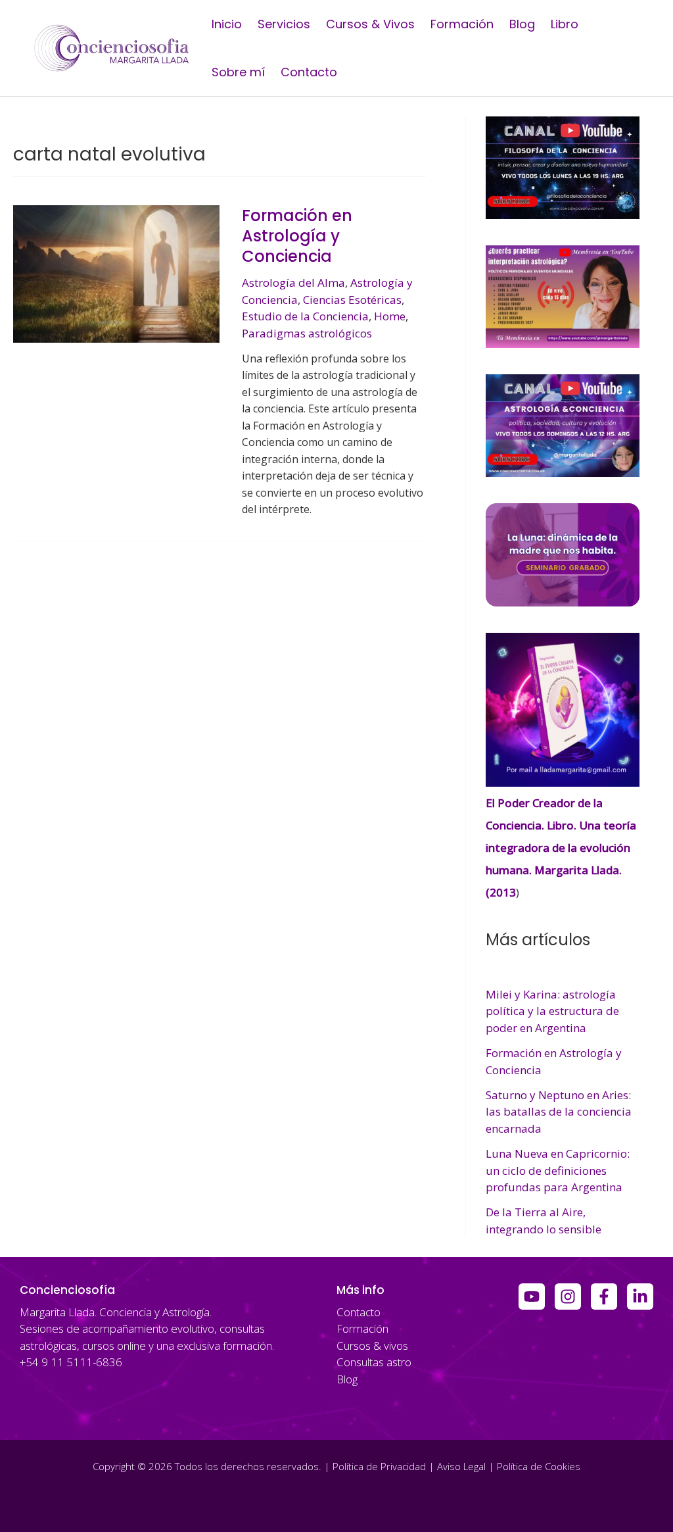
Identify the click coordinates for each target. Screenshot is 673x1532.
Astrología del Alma (293, 282)
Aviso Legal (461, 1466)
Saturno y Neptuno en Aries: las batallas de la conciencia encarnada (559, 1111)
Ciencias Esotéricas (352, 299)
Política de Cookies (538, 1466)
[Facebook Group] (604, 1296)
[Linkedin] (640, 1296)
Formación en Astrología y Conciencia (297, 236)
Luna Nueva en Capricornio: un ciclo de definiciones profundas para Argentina (558, 1170)
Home (390, 316)
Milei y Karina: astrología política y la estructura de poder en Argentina (552, 1011)
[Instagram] (568, 1296)
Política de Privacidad (379, 1466)
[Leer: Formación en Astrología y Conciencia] (116, 272)
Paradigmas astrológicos (307, 333)
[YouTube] (532, 1296)
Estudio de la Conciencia (305, 316)
